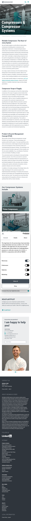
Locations (4, 504)
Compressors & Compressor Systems (8, 446)
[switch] (27, 265)
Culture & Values (5, 506)
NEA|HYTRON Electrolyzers (7, 447)
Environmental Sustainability (7, 476)
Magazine (3, 487)
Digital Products (5, 453)
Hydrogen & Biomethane (6, 468)
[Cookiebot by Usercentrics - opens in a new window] (22, 234)
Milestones (4, 509)
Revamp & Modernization (6, 455)
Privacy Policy (4, 517)
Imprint (9, 517)
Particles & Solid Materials (7, 467)
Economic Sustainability (6, 478)
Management (4, 507)
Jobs (3, 496)
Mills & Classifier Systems (6, 445)
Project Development (6, 457)
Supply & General (5, 471)
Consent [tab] (5, 237)
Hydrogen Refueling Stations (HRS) (8, 449)
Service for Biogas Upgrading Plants (8, 459)
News (3, 486)
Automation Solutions (6, 462)
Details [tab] (15, 237)
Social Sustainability (5, 479)
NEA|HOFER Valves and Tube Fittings (8, 452)
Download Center (5, 491)
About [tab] (25, 237)
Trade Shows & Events (6, 490)
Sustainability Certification (7, 460)
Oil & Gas (3, 470)
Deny (15, 286)
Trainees (3, 499)
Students (3, 498)
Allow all (15, 281)
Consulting (4, 456)
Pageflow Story (5, 488)
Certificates (4, 510)
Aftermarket (4, 450)
